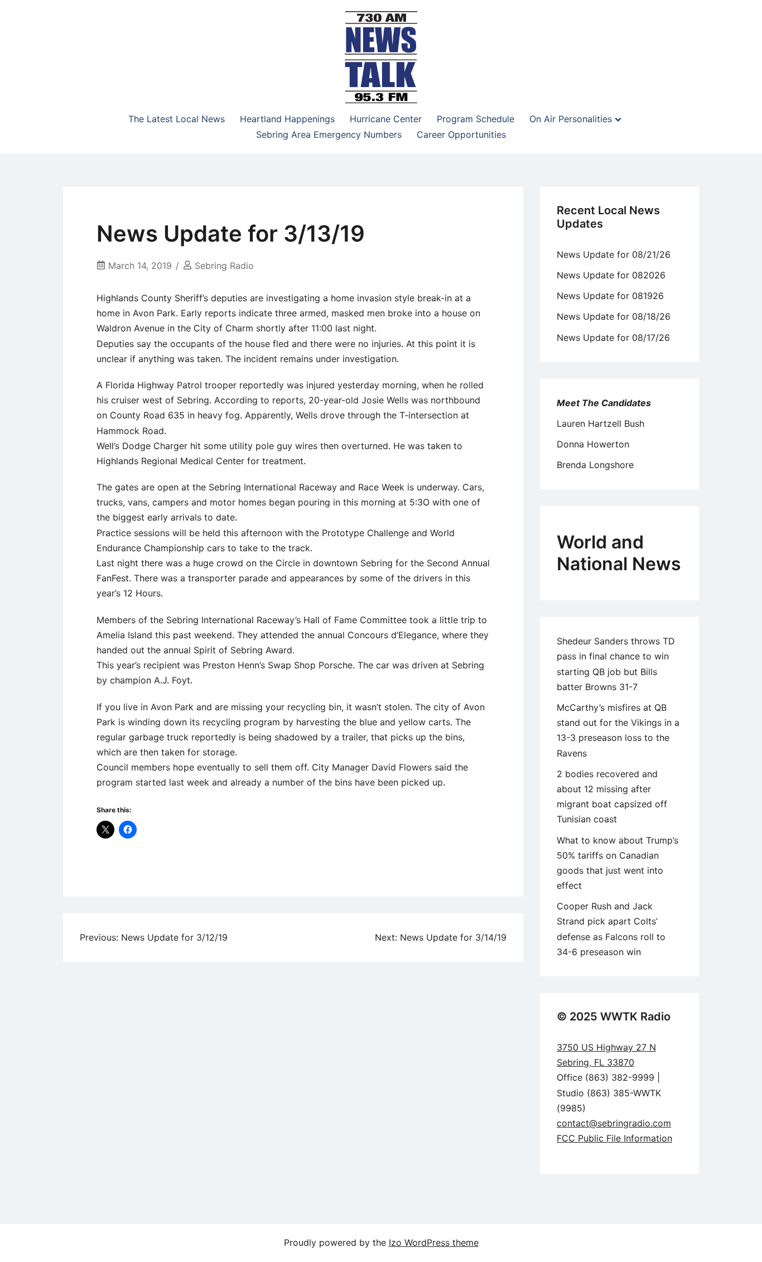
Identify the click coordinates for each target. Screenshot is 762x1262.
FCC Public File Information (614, 1138)
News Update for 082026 (611, 275)
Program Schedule (475, 118)
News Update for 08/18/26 (614, 316)
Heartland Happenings (287, 118)
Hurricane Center (386, 118)
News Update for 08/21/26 (614, 254)
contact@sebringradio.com (614, 1123)
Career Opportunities (461, 134)
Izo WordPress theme (434, 1242)
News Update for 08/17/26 (613, 337)
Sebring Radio (224, 265)
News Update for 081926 (610, 295)
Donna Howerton (593, 444)
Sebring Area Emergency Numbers (329, 134)
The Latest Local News (176, 118)
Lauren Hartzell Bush (600, 423)
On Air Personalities (570, 118)
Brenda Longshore (595, 464)
